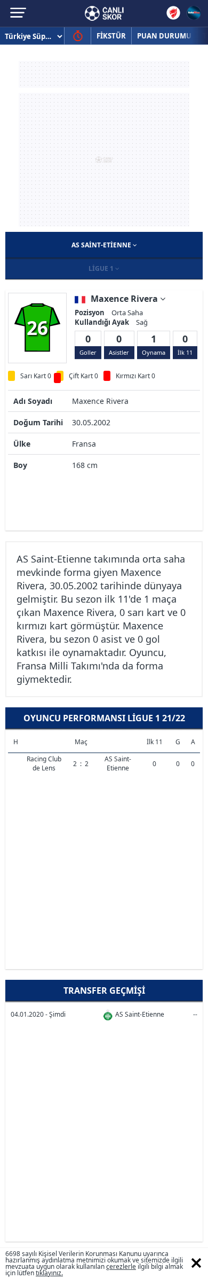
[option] (37, 327)
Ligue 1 (102, 268)
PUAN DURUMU (164, 36)
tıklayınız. (49, 1272)
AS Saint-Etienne (102, 244)
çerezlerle (121, 1266)
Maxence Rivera (125, 298)
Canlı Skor (104, 13)
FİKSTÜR (111, 36)
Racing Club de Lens (44, 763)
